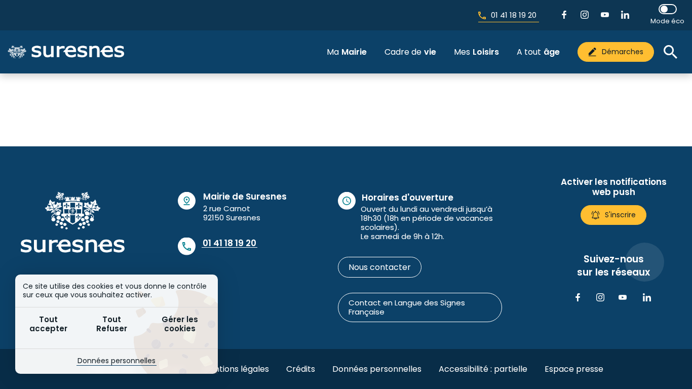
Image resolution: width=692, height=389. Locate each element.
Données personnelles (117, 361)
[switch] (667, 15)
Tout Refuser (111, 324)
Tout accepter (48, 324)
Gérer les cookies (180, 324)
